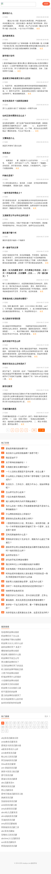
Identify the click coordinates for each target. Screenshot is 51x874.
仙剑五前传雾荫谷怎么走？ (14, 116)
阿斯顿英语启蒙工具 (10, 827)
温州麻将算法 (8, 36)
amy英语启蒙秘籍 (9, 824)
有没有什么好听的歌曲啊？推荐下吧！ (22, 453)
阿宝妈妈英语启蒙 (9, 760)
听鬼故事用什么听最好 (11, 677)
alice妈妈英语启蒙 (9, 816)
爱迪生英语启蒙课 (9, 779)
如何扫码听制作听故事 (11, 703)
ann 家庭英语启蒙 (9, 768)
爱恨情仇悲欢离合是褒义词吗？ (20, 519)
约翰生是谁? (8, 175)
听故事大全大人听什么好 (12, 643)
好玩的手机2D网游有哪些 (17, 560)
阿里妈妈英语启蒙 (9, 846)
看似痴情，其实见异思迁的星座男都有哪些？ (25, 600)
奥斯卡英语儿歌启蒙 (10, 771)
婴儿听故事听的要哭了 (11, 695)
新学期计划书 (8, 56)
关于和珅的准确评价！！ (17, 462)
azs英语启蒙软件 (8, 842)
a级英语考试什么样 (9, 749)
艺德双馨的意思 (9, 409)
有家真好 (6, 153)
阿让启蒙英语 (7, 790)
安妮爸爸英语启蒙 (9, 801)
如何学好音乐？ (13, 555)
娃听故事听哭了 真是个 (11, 647)
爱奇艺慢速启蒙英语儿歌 (12, 794)
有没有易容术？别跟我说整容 (15, 101)
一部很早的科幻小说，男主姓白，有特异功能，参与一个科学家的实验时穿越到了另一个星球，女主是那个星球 (27, 526)
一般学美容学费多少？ (12, 193)
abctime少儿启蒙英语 (10, 838)
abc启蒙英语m (7, 783)
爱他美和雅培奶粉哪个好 (17, 448)
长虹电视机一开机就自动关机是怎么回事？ (24, 569)
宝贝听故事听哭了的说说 (12, 666)
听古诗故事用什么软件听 (12, 699)
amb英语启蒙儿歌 (9, 805)
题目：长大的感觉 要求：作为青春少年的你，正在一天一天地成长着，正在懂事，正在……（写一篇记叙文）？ (25, 273)
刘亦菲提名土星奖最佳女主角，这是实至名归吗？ (27, 613)
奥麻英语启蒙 (7, 798)
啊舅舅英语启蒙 (8, 786)
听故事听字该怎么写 (10, 658)
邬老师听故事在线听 (10, 632)
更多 (46, 716)
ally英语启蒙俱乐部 (9, 738)
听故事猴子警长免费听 (11, 640)
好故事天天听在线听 (10, 684)
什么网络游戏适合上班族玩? (18, 514)
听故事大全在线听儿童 (11, 688)
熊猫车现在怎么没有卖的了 (14, 364)
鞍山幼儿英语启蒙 (9, 757)
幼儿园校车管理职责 (11, 319)
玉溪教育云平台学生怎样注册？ (16, 215)
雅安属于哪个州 (9, 233)
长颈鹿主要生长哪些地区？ (18, 467)
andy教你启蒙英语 (9, 742)
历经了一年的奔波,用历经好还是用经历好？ (25, 586)
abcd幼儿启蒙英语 (9, 812)
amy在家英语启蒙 (9, 809)
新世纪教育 (7, 386)
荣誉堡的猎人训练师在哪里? (14, 299)
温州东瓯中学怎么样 (11, 341)
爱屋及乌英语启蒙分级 (11, 745)
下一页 (41, 430)
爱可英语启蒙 (7, 775)
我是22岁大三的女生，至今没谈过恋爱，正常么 (27, 595)
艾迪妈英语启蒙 (8, 820)
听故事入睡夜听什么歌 (11, 654)
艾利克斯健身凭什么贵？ (17, 535)
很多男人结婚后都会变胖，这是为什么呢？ (24, 582)
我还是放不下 (12, 458)
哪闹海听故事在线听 (10, 651)
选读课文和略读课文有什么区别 (16, 78)
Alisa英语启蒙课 (8, 764)
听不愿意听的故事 (9, 692)
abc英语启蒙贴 (7, 831)
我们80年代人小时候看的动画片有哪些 (23, 564)
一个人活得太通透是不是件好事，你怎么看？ (25, 472)
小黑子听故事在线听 (10, 673)
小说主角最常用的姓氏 (16, 497)
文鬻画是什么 (8, 138)
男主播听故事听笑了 (10, 662)
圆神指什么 (7, 13)
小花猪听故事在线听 (10, 680)
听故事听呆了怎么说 (10, 636)
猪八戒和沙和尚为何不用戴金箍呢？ (22, 501)
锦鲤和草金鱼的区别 (15, 591)
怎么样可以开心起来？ (16, 492)
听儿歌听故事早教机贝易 (12, 669)
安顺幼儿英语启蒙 (9, 835)
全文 (38, 29)
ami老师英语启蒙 (8, 753)
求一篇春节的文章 (10, 247)
